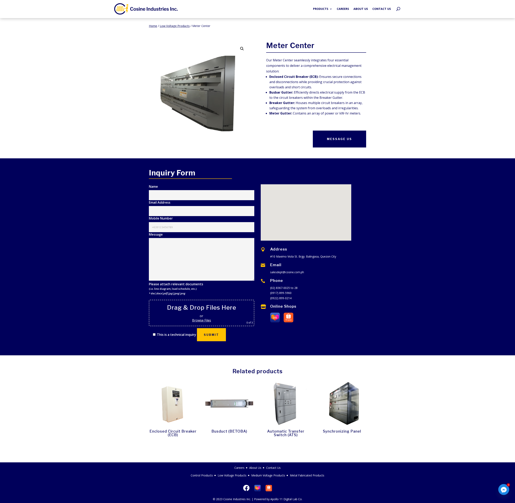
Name (153, 186)
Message (156, 234)
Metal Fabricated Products (307, 475)
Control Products (202, 475)
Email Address (159, 202)
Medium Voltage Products (268, 475)
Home (153, 26)
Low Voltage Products (175, 26)
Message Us (339, 139)
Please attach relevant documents (176, 288)
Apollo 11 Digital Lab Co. (286, 499)
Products (320, 9)
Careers (343, 9)
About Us (360, 9)
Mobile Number (161, 218)
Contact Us (381, 9)
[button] (242, 48)
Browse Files (201, 320)
